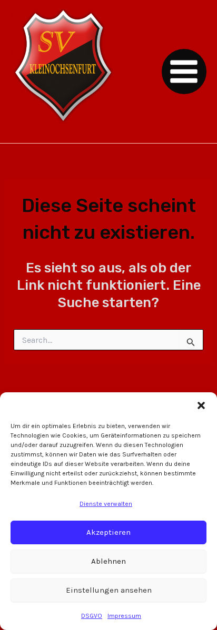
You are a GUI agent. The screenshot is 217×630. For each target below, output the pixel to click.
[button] (201, 405)
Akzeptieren (108, 532)
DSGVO (91, 615)
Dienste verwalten (106, 503)
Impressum (124, 615)
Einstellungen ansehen (109, 590)
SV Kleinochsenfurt (55, 128)
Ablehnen (108, 561)
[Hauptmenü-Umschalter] (184, 71)
